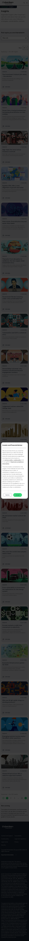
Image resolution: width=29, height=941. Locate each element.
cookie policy (17, 460)
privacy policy (9, 460)
